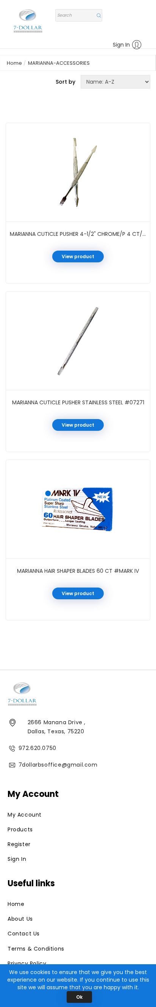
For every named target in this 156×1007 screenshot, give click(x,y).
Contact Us (24, 933)
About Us (20, 919)
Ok (79, 997)
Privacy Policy (27, 963)
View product (78, 256)
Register (19, 844)
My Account (25, 814)
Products (20, 829)
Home (14, 63)
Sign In (121, 44)
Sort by (65, 82)
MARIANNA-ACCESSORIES (59, 63)
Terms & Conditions (36, 948)
